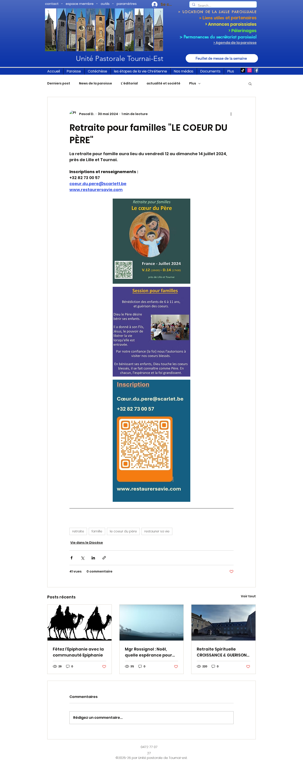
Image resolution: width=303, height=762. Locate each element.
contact (52, 3)
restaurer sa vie (156, 531)
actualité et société (163, 83)
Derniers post (58, 83)
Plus (192, 83)
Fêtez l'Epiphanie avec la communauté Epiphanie (78, 652)
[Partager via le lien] (104, 558)
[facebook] (256, 70)
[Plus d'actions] (231, 114)
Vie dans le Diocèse (86, 542)
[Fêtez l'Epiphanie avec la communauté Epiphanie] (79, 623)
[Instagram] (249, 70)
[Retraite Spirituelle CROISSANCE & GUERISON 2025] (223, 623)
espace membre (80, 3)
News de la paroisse (95, 83)
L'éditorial (129, 83)
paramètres (127, 3)
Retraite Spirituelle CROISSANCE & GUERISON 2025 (222, 652)
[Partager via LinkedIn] (93, 558)
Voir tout (248, 596)
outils (105, 3)
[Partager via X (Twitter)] (82, 558)
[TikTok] (243, 70)
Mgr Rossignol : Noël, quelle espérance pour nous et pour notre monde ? (148, 652)
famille (97, 531)
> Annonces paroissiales (231, 24)
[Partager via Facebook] (71, 558)
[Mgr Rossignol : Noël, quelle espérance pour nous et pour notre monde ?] (152, 623)
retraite (78, 531)
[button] (73, 71)
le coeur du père (123, 531)
